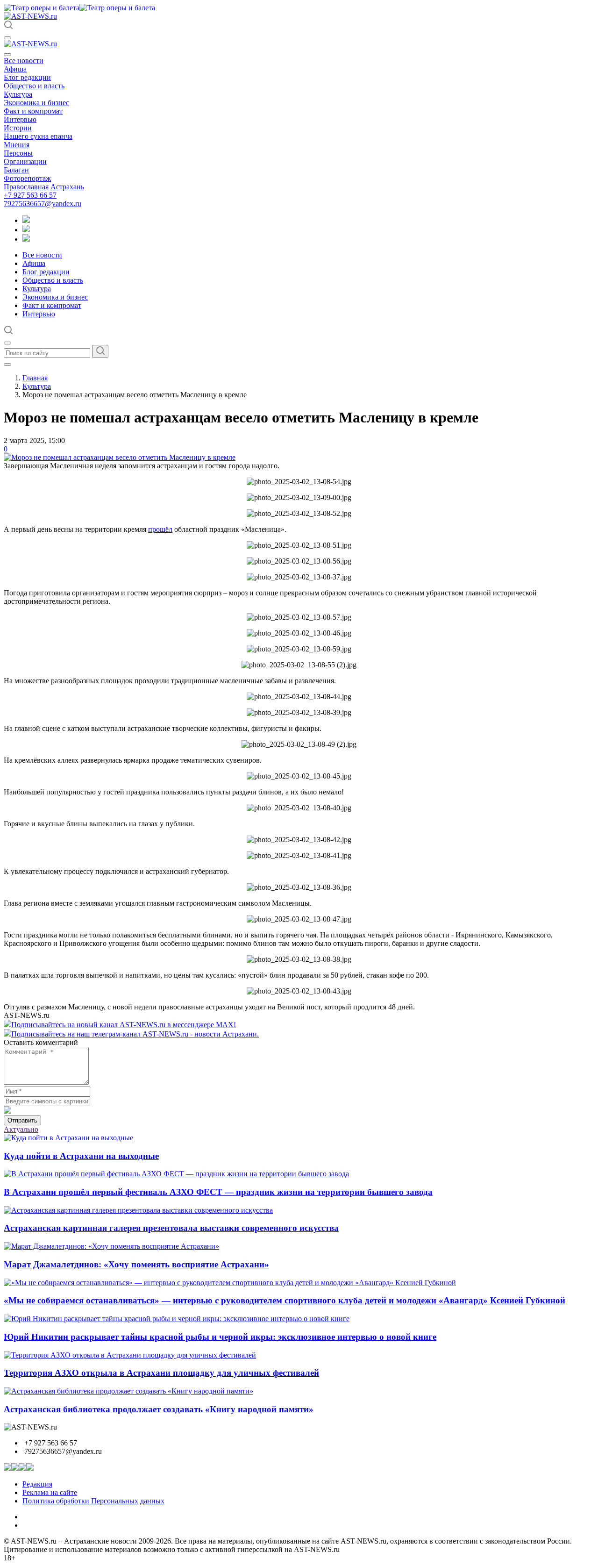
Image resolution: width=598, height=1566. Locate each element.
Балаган (16, 170)
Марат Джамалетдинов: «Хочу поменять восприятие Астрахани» (136, 1264)
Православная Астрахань (44, 187)
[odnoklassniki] (26, 230)
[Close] (7, 54)
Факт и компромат (33, 111)
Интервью (20, 119)
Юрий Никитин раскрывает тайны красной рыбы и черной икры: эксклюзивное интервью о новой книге (220, 1337)
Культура (18, 94)
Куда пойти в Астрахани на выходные (81, 1156)
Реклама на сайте (49, 1492)
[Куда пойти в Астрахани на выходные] (68, 1138)
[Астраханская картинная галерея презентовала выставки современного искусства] (138, 1210)
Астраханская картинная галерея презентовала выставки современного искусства (171, 1228)
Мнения (16, 145)
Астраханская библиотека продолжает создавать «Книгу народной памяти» (158, 1409)
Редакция (37, 1484)
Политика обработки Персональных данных (93, 1501)
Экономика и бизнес (36, 103)
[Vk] (26, 239)
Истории (18, 128)
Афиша (15, 69)
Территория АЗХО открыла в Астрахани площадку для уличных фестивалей (161, 1373)
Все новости (23, 60)
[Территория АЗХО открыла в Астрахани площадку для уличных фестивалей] (130, 1355)
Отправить (22, 1120)
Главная (35, 378)
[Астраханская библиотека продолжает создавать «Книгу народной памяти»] (128, 1391)
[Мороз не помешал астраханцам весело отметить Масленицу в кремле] (119, 457)
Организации (25, 161)
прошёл (160, 529)
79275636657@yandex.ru (42, 203)
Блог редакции (27, 77)
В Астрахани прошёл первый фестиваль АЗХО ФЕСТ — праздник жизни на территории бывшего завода (218, 1192)
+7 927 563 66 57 (30, 195)
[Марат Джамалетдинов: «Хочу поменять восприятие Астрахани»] (111, 1246)
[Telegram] (26, 220)
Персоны (18, 153)
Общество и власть (34, 86)
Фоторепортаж (27, 178)
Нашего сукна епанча (38, 136)
